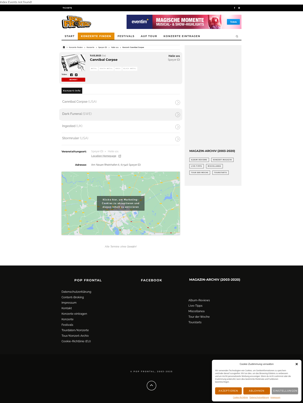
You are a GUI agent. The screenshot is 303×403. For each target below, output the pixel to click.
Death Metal (106, 68)
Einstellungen (285, 390)
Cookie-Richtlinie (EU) (76, 341)
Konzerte (68, 319)
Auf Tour (149, 36)
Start (70, 36)
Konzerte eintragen (181, 36)
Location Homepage (103, 155)
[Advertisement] (213, 97)
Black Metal (130, 68)
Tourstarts (220, 172)
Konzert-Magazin (222, 160)
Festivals (126, 36)
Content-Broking (73, 297)
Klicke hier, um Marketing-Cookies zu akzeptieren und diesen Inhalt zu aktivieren (121, 203)
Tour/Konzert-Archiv (75, 335)
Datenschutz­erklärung (259, 397)
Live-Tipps (196, 166)
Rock (118, 68)
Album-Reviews (199, 160)
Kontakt (67, 308)
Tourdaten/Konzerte (75, 330)
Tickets (67, 8)
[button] (296, 364)
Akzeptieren (228, 390)
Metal (94, 68)
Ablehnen (256, 390)
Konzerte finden (96, 36)
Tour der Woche (199, 172)
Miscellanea (214, 166)
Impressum (275, 397)
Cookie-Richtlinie (240, 397)
